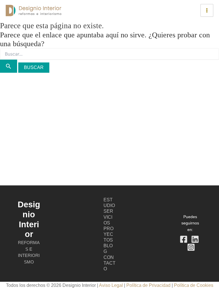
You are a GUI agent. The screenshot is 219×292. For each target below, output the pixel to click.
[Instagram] (191, 247)
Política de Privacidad (149, 285)
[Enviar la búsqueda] (8, 66)
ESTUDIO (109, 202)
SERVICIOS (108, 217)
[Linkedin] (195, 239)
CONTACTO (109, 263)
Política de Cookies (193, 285)
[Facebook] (184, 239)
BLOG (108, 248)
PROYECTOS (108, 234)
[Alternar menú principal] (206, 10)
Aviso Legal (111, 285)
